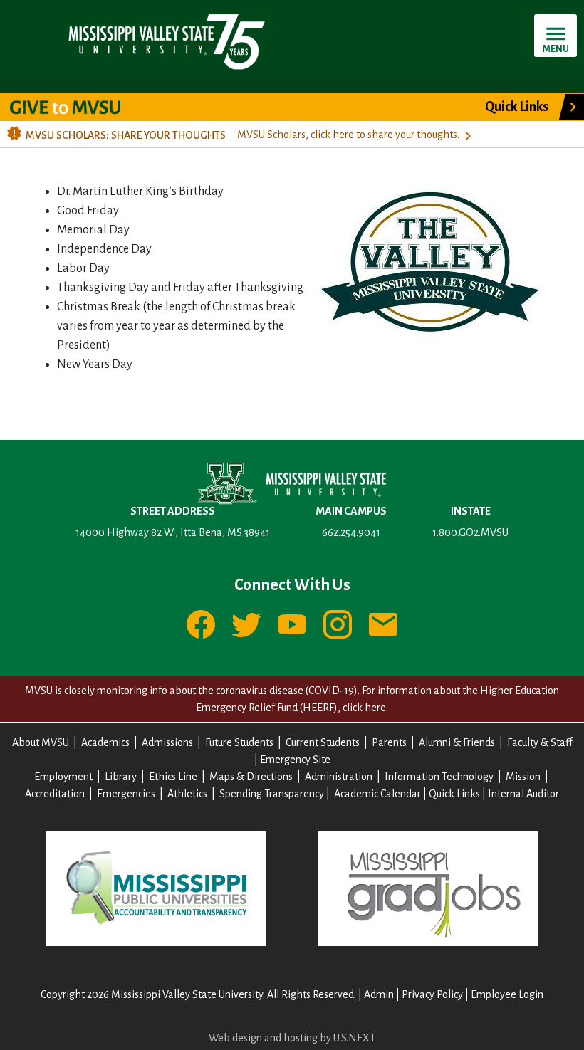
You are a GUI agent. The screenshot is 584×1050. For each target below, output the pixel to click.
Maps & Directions (251, 776)
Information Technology (439, 776)
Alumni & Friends (457, 742)
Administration (338, 776)
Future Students (239, 742)
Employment (63, 776)
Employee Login (507, 994)
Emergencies (126, 793)
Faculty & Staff (540, 742)
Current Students (323, 742)
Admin (379, 994)
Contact (383, 624)
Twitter (246, 624)
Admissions (167, 742)
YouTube (292, 624)
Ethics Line (173, 776)
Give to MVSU (77, 107)
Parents (389, 742)
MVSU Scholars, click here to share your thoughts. (348, 134)
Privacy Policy (432, 994)
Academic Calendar (377, 793)
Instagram (337, 624)
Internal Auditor (523, 793)
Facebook (201, 624)
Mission (523, 776)
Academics (105, 742)
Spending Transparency (271, 793)
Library (121, 776)
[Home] (165, 41)
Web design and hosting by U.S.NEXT (292, 1038)
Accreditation (55, 793)
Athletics (187, 793)
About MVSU (40, 742)
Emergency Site (295, 759)
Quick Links (516, 107)
